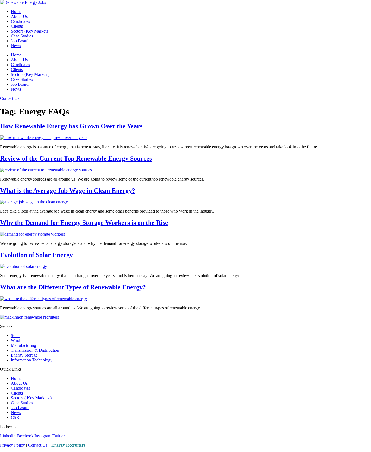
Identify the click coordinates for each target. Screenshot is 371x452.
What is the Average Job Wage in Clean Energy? (67, 190)
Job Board (20, 41)
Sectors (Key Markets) (30, 31)
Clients (17, 26)
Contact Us (37, 445)
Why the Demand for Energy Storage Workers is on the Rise (84, 222)
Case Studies (22, 36)
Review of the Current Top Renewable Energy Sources (76, 158)
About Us (19, 16)
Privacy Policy (12, 445)
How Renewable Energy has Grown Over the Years (71, 126)
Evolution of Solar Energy (36, 254)
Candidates (20, 21)
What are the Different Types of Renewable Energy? (73, 287)
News (16, 45)
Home (16, 11)
